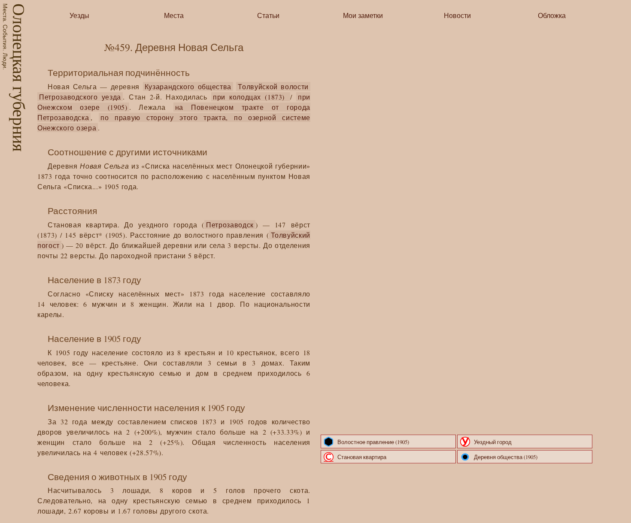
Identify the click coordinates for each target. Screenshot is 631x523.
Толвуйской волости (273, 86)
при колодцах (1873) (250, 96)
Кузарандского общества (188, 86)
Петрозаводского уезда (80, 96)
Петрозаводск (230, 224)
